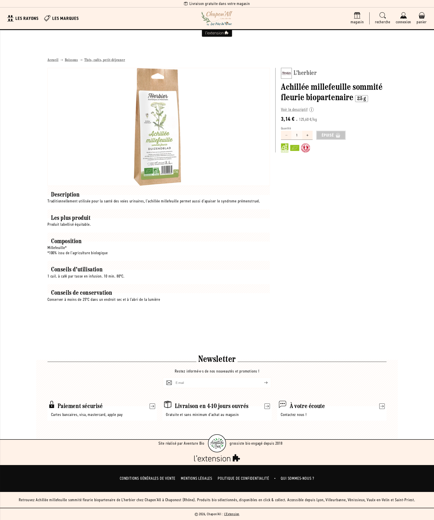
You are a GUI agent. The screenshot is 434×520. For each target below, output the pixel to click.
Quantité (286, 128)
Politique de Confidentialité (243, 478)
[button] (382, 18)
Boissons (71, 60)
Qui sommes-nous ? (297, 478)
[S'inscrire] (262, 382)
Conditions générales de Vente (147, 478)
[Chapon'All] (217, 18)
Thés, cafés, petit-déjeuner (104, 60)
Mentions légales (196, 478)
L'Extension (232, 514)
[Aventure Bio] (217, 443)
